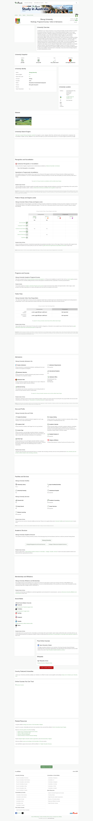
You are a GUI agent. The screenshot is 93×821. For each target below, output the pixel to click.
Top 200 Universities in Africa (21, 786)
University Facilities (59, 521)
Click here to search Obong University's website (25, 135)
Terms (48, 816)
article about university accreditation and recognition (44, 187)
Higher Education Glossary (53, 803)
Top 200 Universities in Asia (21, 788)
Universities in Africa (20, 801)
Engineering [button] (23, 237)
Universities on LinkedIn (52, 788)
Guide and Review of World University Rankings (27, 735)
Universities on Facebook (52, 777)
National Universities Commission (53, 165)
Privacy (51, 816)
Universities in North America (21, 794)
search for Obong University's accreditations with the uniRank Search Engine (47, 181)
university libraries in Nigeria (46, 738)
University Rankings (28, 2)
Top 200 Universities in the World (22, 777)
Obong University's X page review (22, 611)
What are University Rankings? (24, 734)
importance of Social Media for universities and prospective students (62, 634)
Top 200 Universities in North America (23, 779)
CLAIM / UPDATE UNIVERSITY (47, 667)
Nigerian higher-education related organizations (28, 738)
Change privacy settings (57, 816)
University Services (69, 521)
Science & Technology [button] (21, 234)
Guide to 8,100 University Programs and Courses (27, 731)
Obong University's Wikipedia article (44, 663)
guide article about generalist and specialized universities (54, 245)
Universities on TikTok (52, 786)
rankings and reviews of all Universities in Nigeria (33, 724)
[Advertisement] (24, 33)
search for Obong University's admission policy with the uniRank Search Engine (47, 393)
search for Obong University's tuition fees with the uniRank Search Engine (47, 320)
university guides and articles (25, 729)
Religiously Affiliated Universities (54, 801)
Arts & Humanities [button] (22, 222)
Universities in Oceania (20, 805)
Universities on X (51, 779)
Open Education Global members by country (55, 649)
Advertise (44, 816)
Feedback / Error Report (46, 766)
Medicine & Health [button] (22, 231)
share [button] (75, 22)
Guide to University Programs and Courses (34, 285)
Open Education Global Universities (22, 809)
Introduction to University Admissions (37, 399)
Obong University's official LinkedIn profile (24, 623)
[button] (34, 217)
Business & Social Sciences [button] (21, 228)
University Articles (51, 794)
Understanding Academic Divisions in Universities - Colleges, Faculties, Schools (41, 551)
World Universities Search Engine (59, 727)
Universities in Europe (20, 799)
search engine (70, 279)
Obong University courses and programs (35, 279)
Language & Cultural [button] (22, 225)
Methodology (36, 816)
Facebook (19, 813)
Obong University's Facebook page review (24, 607)
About (32, 816)
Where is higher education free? (24, 732)
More (46, 2)
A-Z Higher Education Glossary (45, 743)
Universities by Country (38, 2)
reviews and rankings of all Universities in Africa (32, 741)
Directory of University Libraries (54, 799)
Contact (41, 816)
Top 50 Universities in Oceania (21, 790)
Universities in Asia (19, 803)
